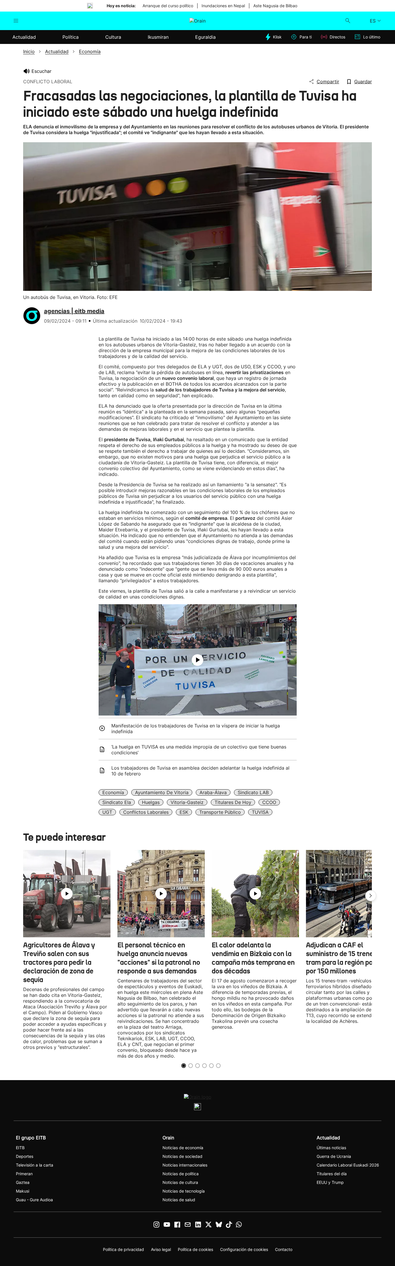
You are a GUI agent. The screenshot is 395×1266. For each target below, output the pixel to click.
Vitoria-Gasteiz (187, 802)
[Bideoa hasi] (197, 660)
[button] (370, 895)
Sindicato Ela (116, 802)
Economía (113, 792)
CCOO (269, 802)
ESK (184, 812)
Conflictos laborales (146, 812)
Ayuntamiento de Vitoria (162, 792)
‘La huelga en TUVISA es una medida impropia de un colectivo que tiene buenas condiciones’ (198, 749)
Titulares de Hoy (233, 802)
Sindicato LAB (253, 792)
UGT (107, 812)
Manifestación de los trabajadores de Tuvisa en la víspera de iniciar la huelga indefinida (195, 728)
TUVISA (260, 812)
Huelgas (151, 802)
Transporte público (220, 812)
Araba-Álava (213, 792)
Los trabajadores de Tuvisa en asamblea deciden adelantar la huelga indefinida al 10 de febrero (200, 771)
